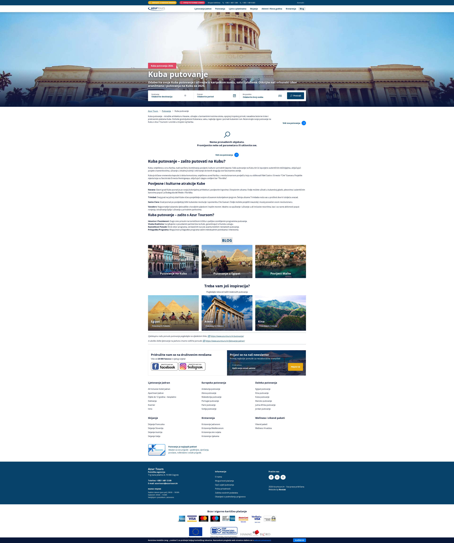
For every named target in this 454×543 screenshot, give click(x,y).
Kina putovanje (262, 393)
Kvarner (151, 405)
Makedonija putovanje (211, 397)
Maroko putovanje (263, 401)
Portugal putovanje (210, 401)
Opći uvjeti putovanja (224, 485)
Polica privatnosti (222, 488)
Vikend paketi (261, 424)
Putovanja (220, 8)
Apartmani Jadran (156, 393)
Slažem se (299, 540)
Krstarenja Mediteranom (212, 428)
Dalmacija (152, 401)
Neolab (282, 489)
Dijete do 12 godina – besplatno (162, 397)
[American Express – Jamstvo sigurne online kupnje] (228, 518)
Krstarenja (291, 8)
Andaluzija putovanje (211, 389)
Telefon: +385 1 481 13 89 (159, 480)
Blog (302, 8)
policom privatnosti (262, 540)
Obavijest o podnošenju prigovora (230, 496)
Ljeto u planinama (237, 8)
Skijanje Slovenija (155, 428)
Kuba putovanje (262, 397)
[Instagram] (191, 366)
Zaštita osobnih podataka (226, 492)
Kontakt (300, 3)
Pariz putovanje (209, 405)
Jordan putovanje (263, 409)
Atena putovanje (209, 393)
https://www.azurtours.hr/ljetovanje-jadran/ (225, 341)
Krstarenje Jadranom (211, 424)
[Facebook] (164, 366)
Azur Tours (153, 111)
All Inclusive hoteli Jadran (159, 389)
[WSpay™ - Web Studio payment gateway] (270, 518)
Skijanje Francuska (156, 424)
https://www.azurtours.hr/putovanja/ (227, 336)
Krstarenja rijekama (210, 436)
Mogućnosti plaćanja (224, 480)
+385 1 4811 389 (231, 3)
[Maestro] (215, 518)
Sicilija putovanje (209, 409)
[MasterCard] (203, 518)
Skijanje (254, 8)
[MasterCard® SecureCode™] (243, 518)
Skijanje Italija (154, 436)
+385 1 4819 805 (248, 3)
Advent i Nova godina (272, 8)
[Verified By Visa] (256, 519)
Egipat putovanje (262, 389)
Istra (150, 409)
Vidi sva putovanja (292, 123)
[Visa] (192, 518)
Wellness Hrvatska (263, 428)
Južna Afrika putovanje (265, 405)
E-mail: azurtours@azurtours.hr (163, 483)
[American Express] (181, 518)
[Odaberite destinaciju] (166, 95)
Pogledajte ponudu (161, 326)
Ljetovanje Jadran (203, 8)
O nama (218, 476)
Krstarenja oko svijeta (211, 432)
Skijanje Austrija (155, 432)
